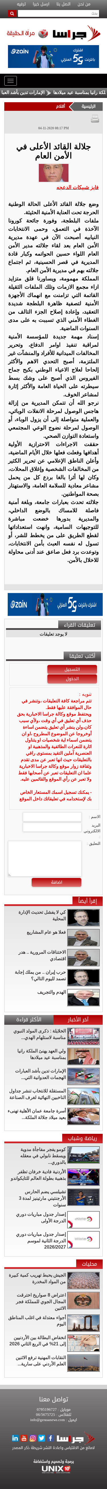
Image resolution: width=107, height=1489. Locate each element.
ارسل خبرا (41, 4)
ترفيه (21, 4)
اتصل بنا (63, 4)
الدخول (72, 679)
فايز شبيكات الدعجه (77, 187)
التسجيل (72, 669)
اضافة (56, 882)
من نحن (84, 4)
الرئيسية (89, 106)
